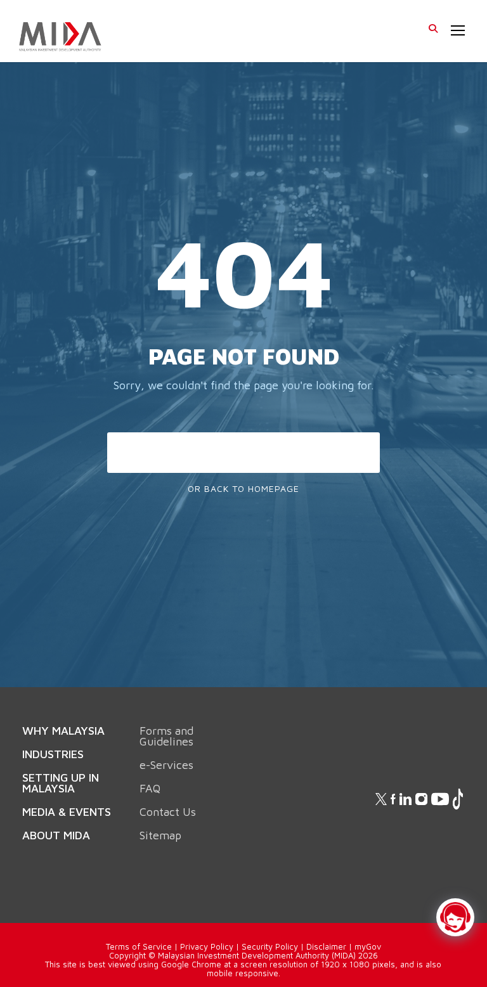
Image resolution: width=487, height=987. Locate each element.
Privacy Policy (206, 946)
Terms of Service (139, 946)
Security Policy (270, 946)
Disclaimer (326, 946)
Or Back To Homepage (243, 488)
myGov (367, 946)
